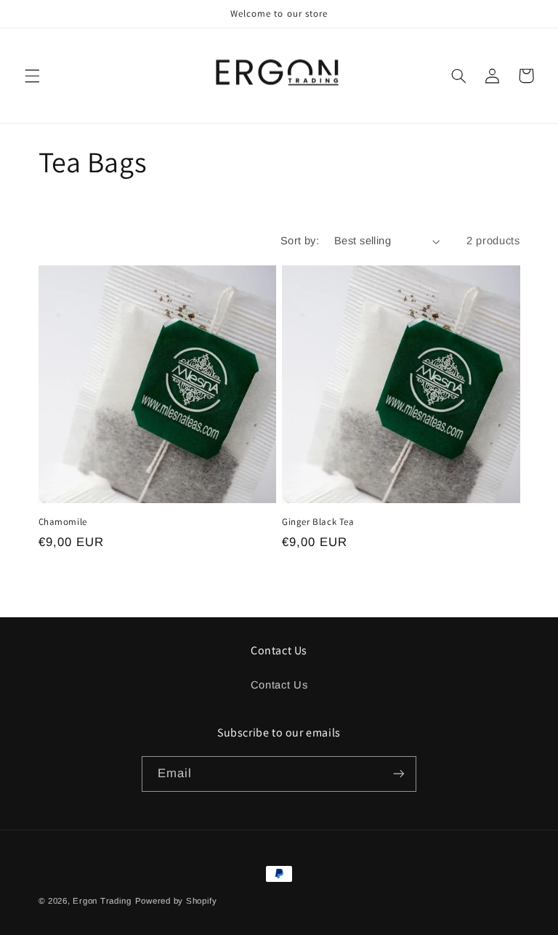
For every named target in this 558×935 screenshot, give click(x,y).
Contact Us (279, 685)
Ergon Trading (102, 900)
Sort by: (299, 240)
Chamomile (63, 522)
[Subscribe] (399, 774)
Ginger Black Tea (318, 522)
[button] (32, 75)
